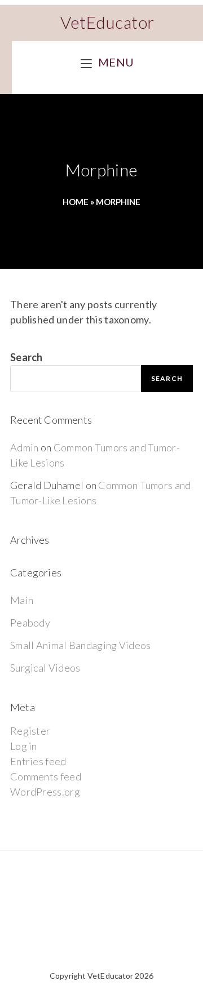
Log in (23, 746)
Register (30, 731)
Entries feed (38, 761)
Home (76, 202)
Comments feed (45, 776)
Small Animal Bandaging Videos (80, 645)
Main (21, 600)
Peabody (30, 622)
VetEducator (107, 22)
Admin (24, 447)
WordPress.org (45, 791)
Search (26, 357)
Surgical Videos (45, 667)
